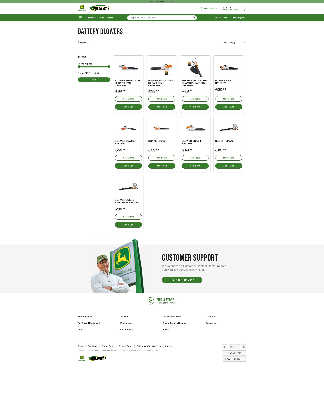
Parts (101, 18)
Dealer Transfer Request (175, 323)
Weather (235, 353)
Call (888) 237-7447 (182, 280)
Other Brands (126, 330)
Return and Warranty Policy (149, 346)
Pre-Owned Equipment (89, 323)
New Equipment (85, 316)
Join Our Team (221, 18)
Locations (210, 316)
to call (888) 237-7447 (162, 1)
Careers (168, 346)
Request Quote (238, 18)
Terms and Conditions (88, 346)
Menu (81, 18)
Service (110, 18)
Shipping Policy (126, 346)
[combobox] (162, 17)
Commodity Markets (235, 359)
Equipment (91, 18)
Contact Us (211, 323)
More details (128, 99)
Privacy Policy (108, 346)
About (166, 330)
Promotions (126, 323)
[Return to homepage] (94, 11)
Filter (94, 80)
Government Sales (172, 316)
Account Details (232, 9)
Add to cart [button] (128, 107)
